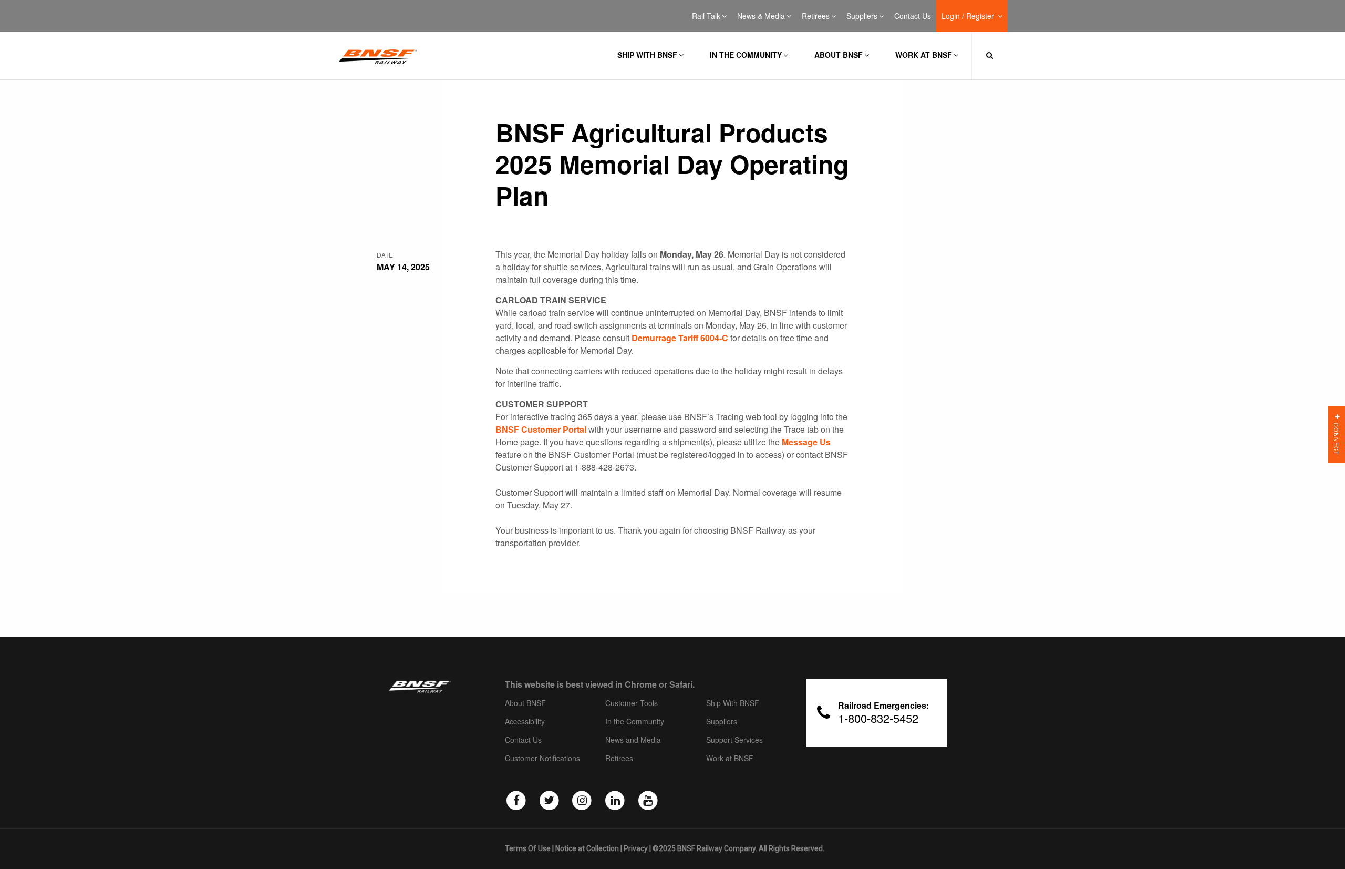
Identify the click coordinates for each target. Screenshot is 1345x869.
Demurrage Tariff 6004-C (680, 338)
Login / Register (969, 16)
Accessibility (525, 722)
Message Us (806, 442)
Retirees (816, 16)
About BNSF (838, 54)
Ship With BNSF (732, 703)
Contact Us (912, 16)
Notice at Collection (587, 848)
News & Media (761, 16)
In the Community (746, 54)
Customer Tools (631, 703)
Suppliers (861, 16)
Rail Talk (706, 16)
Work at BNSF (923, 54)
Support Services (734, 740)
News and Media (633, 740)
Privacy (636, 848)
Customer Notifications (542, 758)
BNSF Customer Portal (540, 429)
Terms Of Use (528, 848)
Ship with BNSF (647, 54)
